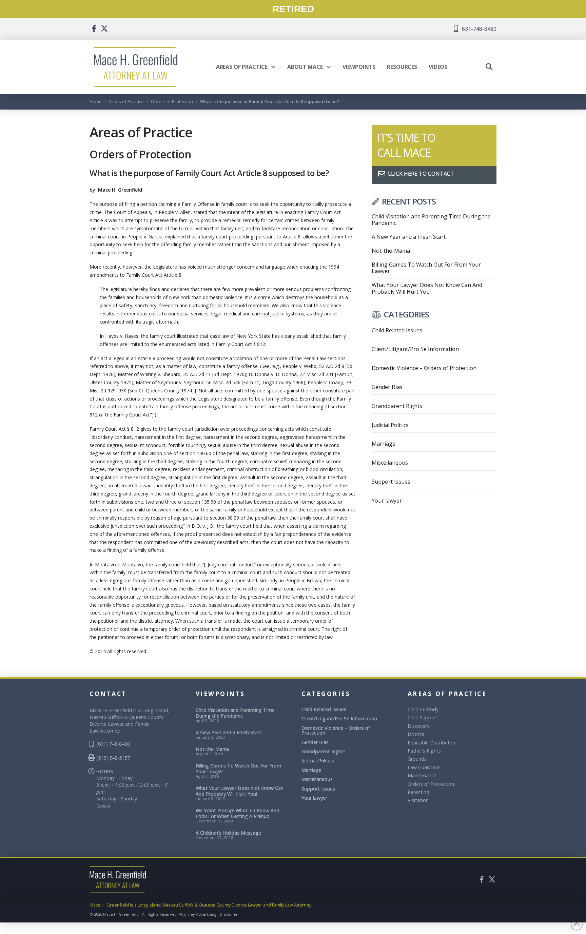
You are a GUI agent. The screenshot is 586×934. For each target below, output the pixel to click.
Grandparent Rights (397, 406)
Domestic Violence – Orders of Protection (424, 368)
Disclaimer (229, 914)
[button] (489, 66)
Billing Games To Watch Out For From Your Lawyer (426, 267)
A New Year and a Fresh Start (409, 237)
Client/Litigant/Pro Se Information (415, 349)
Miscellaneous (390, 462)
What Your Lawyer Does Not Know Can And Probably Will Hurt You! (427, 288)
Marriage (383, 443)
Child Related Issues (397, 330)
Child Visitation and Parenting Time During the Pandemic (431, 219)
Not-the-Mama (391, 251)
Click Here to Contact (420, 173)
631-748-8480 (478, 29)
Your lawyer (387, 500)
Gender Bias (387, 387)
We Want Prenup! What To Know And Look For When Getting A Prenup (237, 813)
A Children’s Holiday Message (228, 833)
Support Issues (391, 481)
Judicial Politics (390, 425)
